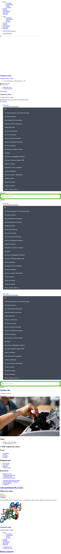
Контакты (5, 13)
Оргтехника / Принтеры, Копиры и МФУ (14, 160)
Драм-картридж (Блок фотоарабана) (13, 120)
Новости (5, 9)
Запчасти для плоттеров (10, 134)
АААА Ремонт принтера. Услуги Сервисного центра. (17, 112)
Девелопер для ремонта (10, 116)
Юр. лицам (6, 12)
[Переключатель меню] (0, 201)
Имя (1, 494)
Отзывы (5, 8)
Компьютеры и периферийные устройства (15, 156)
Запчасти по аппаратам (10, 145)
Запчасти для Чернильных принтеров (14, 142)
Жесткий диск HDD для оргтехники (13, 123)
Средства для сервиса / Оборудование (14, 174)
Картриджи (7, 153)
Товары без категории (10, 182)
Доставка (8, 7)
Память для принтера (10, 163)
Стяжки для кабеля (9, 178)
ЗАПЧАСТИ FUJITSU (10, 127)
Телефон (2, 495)
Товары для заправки (10, 185)
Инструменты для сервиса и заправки (14, 149)
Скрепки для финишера (10, 171)
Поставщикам (6, 11)
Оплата (8, 5)
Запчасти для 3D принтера (11, 131)
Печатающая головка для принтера (13, 167)
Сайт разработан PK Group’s (11, 488)
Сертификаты (9, 4)
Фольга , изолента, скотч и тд (12, 189)
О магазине (9, 3)
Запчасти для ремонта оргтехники (13, 138)
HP (5, 109)
